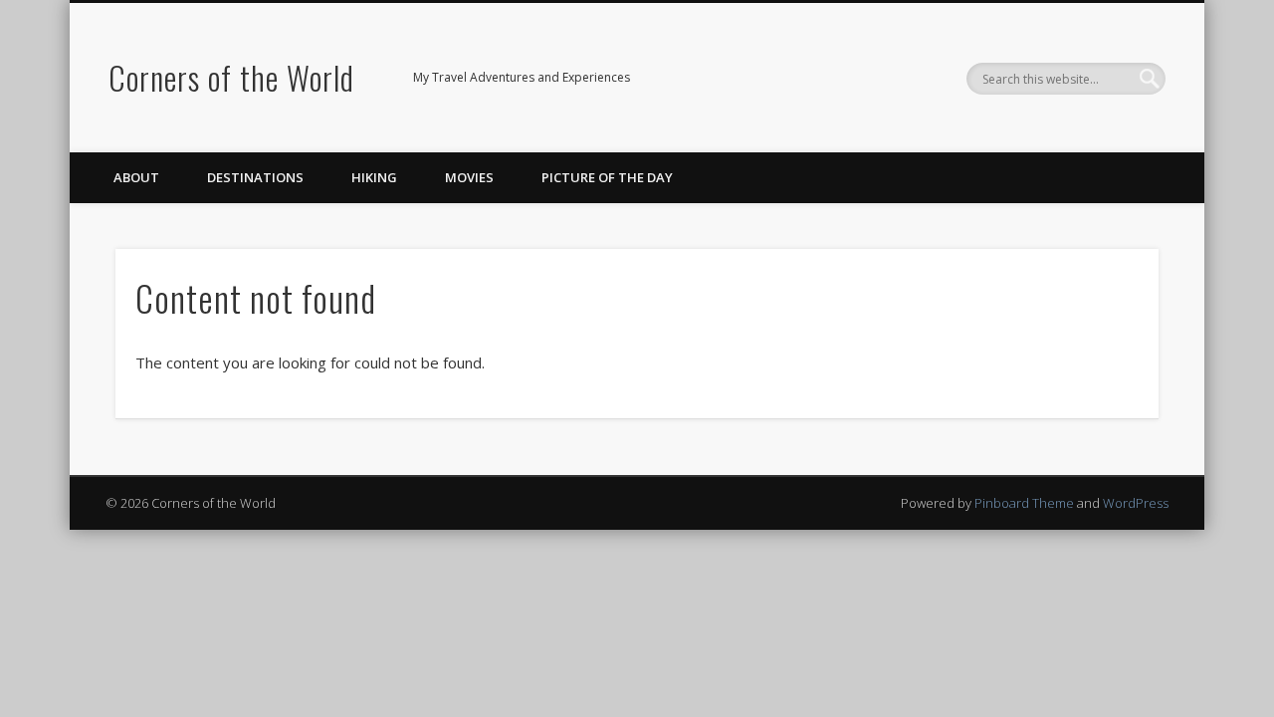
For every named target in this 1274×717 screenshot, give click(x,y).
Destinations (255, 177)
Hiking (374, 177)
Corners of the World (231, 77)
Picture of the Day (607, 177)
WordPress (1135, 503)
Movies (469, 177)
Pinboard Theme (1024, 503)
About (136, 177)
